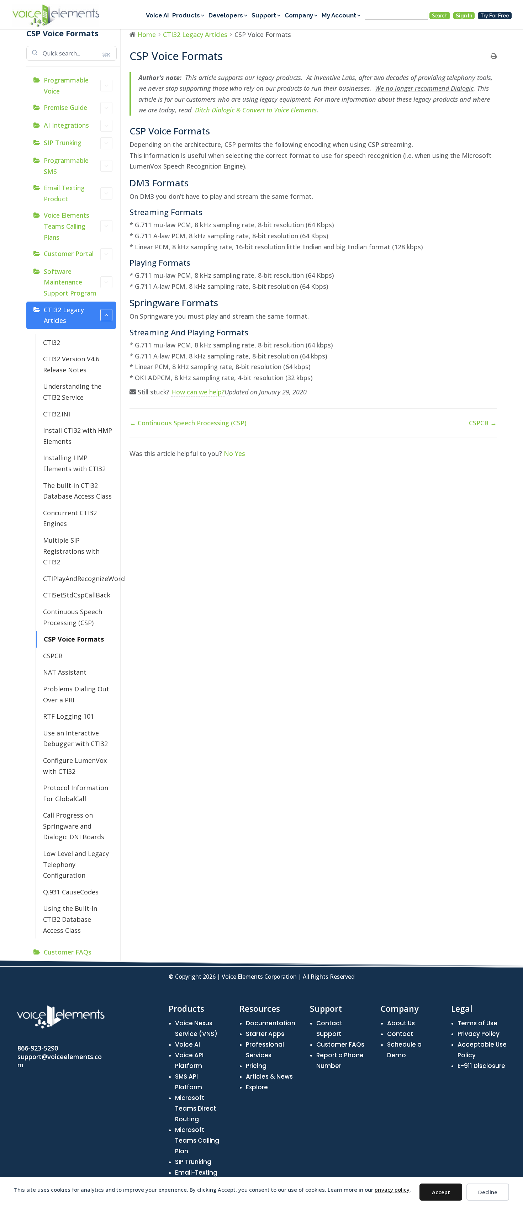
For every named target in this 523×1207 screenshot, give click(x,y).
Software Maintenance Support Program (70, 282)
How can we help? (197, 392)
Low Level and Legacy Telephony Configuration (76, 864)
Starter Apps (265, 1034)
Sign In (464, 15)
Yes (240, 453)
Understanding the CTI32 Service (72, 392)
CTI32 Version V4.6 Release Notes (71, 364)
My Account (339, 16)
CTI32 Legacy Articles (64, 315)
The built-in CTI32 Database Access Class (77, 491)
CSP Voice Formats (74, 639)
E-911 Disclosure (481, 1066)
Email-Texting (196, 1172)
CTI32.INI (56, 414)
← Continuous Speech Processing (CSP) (188, 423)
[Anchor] (215, 130)
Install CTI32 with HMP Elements (77, 436)
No (229, 453)
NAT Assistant (64, 672)
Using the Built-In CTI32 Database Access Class (70, 919)
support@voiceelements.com (59, 1060)
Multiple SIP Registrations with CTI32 (71, 551)
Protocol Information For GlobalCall (75, 793)
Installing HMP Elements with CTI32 (74, 463)
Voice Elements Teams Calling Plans (66, 226)
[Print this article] (494, 56)
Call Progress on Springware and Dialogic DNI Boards (73, 826)
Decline (487, 1192)
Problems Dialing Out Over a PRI (76, 694)
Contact (400, 1034)
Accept (441, 1192)
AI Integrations (66, 125)
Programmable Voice (66, 85)
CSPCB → (483, 423)
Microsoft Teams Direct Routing (195, 1108)
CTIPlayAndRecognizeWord (79, 578)
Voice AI (157, 16)
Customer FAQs (67, 952)
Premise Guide (65, 107)
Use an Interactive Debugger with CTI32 (75, 738)
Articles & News (269, 1076)
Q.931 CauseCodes (71, 892)
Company (299, 16)
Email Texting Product (64, 193)
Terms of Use (477, 1023)
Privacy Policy (479, 1034)
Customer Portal (69, 253)
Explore (257, 1087)
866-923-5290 (37, 1048)
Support (264, 16)
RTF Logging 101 (68, 716)
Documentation (270, 1023)
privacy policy (392, 1189)
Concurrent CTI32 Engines (70, 518)
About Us (401, 1023)
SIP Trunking (62, 142)
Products (186, 16)
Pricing (256, 1066)
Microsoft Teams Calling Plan (197, 1140)
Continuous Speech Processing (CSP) (72, 617)
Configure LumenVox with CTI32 (75, 766)
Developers (225, 16)
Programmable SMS (66, 166)
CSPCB (53, 656)
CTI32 (51, 342)
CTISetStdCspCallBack (76, 595)
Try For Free (494, 15)
